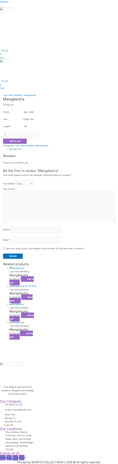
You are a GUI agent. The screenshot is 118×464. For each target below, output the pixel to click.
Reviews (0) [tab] (15, 149)
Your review (9, 189)
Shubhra (4, 1)
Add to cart (15, 141)
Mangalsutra (30, 95)
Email (6, 240)
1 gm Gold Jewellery (13, 95)
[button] (35, 43)
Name (7, 229)
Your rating (9, 183)
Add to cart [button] (21, 281)
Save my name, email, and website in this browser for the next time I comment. (45, 248)
